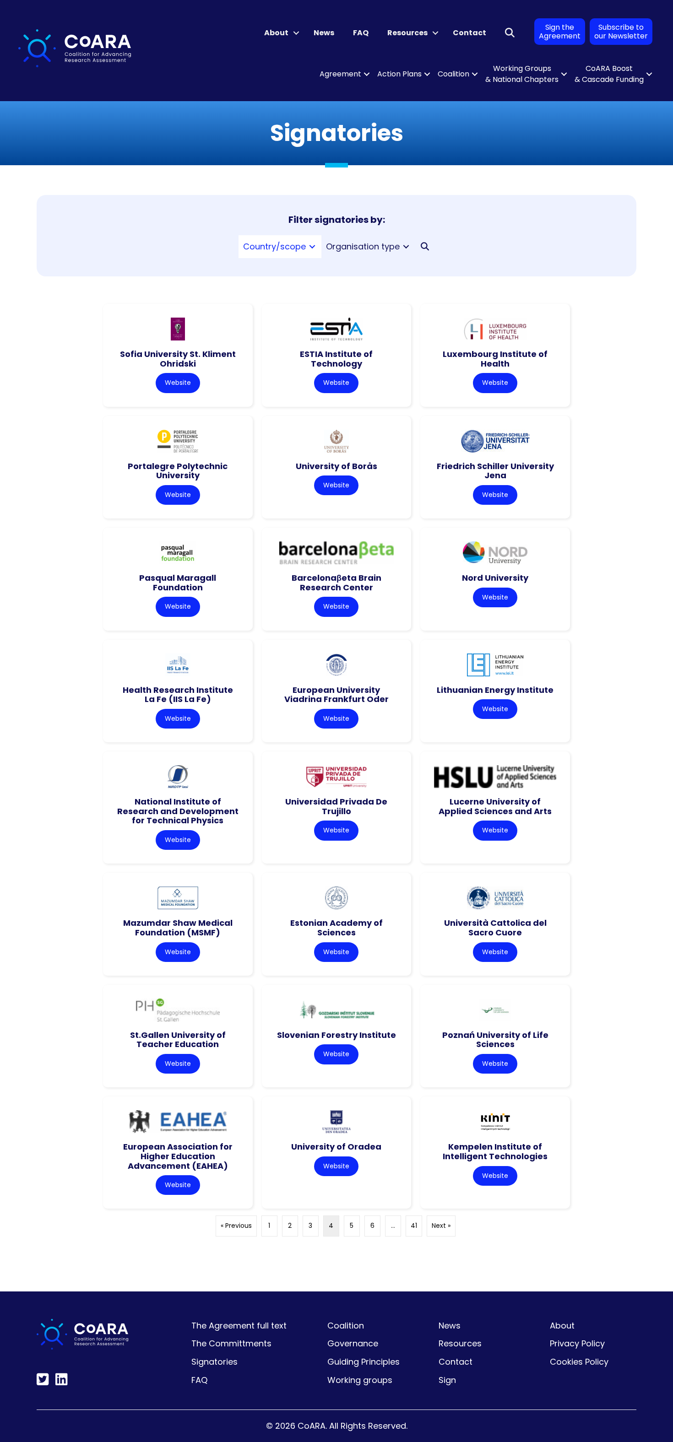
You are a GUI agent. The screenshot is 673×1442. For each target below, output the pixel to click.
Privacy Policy (577, 1343)
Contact (469, 32)
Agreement (340, 74)
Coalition (453, 74)
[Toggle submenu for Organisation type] (406, 247)
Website (178, 382)
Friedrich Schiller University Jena (495, 470)
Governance (352, 1343)
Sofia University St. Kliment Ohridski (178, 358)
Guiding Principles (363, 1361)
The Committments (231, 1343)
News (324, 32)
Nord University (495, 577)
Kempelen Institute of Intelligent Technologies (495, 1151)
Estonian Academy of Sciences (336, 927)
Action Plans (399, 74)
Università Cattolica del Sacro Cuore (495, 927)
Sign (447, 1380)
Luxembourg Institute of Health (495, 358)
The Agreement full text (239, 1325)
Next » (441, 1225)
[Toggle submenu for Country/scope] (312, 247)
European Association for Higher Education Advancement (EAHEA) (178, 1156)
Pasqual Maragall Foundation (177, 582)
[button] (296, 33)
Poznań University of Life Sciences (495, 1039)
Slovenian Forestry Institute (336, 1035)
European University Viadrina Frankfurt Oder (336, 694)
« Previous (236, 1225)
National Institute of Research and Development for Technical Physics (178, 811)
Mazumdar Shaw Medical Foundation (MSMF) (178, 927)
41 (414, 1225)
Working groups (359, 1380)
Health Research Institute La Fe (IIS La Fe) (178, 694)
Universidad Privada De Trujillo (336, 806)
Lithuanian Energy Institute (495, 690)
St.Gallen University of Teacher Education (178, 1039)
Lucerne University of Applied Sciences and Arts (495, 806)
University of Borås (336, 466)
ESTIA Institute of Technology (336, 358)
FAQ (361, 32)
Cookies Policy (579, 1361)
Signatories (214, 1361)
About (276, 32)
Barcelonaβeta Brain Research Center (336, 582)
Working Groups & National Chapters (522, 74)
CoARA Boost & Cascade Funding (609, 74)
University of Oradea (336, 1146)
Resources (407, 32)
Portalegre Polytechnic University (178, 470)
